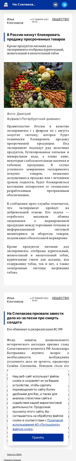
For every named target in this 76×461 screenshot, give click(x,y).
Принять (38, 437)
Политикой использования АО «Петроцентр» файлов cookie (37, 424)
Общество (60, 19)
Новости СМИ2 (14, 454)
